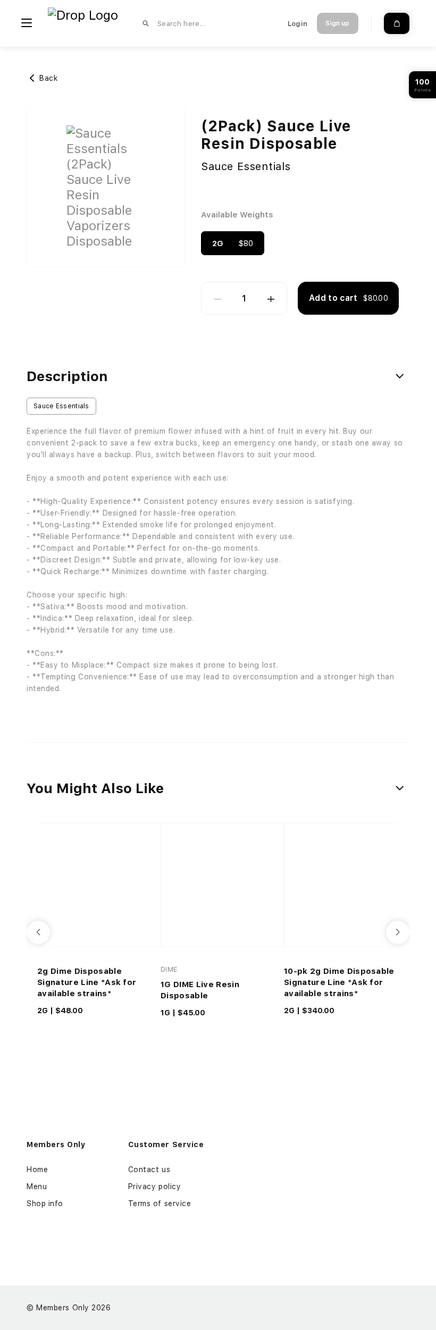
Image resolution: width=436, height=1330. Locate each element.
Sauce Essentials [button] (61, 406)
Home (37, 1169)
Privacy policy (154, 1186)
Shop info (45, 1203)
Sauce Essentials (246, 166)
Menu (37, 1186)
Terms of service (159, 1203)
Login (297, 24)
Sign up (337, 23)
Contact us (149, 1169)
